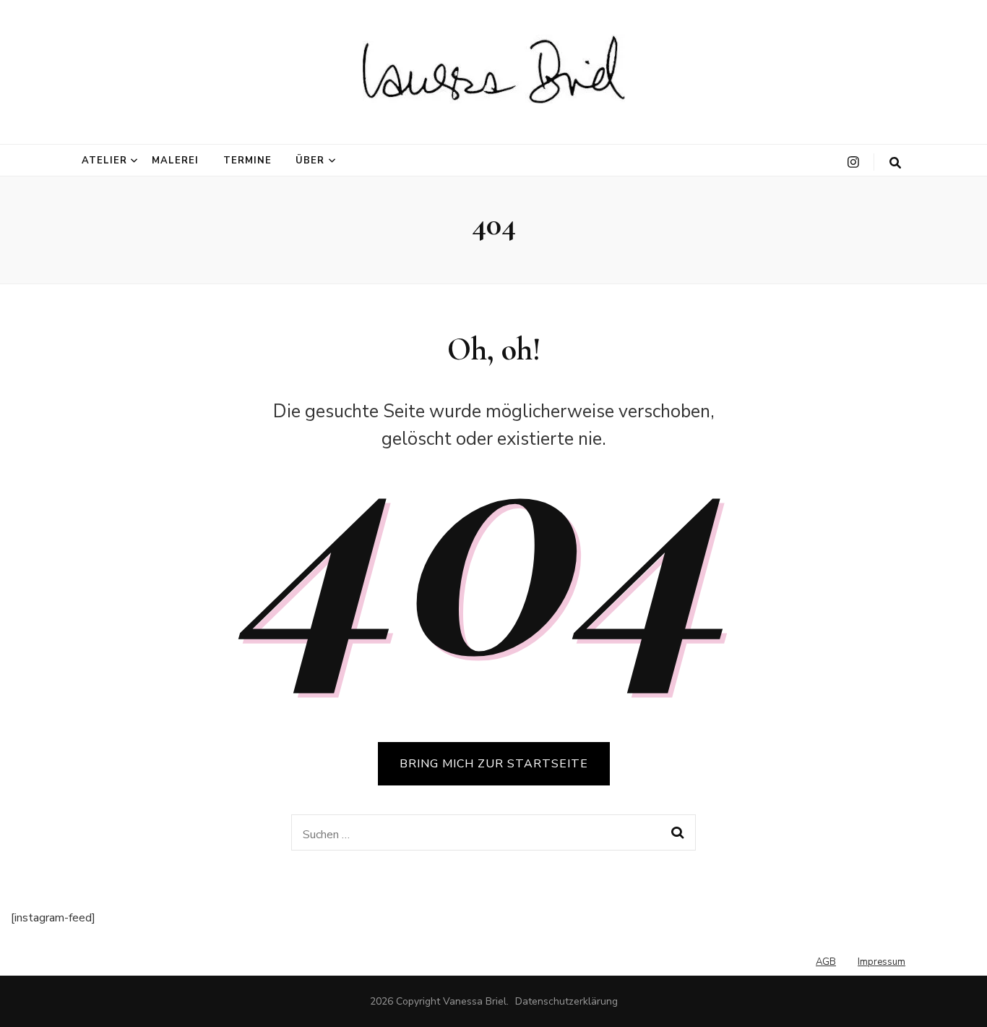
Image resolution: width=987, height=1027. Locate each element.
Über (310, 160)
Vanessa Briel (475, 1001)
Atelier (104, 160)
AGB (826, 961)
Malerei (175, 160)
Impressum (881, 961)
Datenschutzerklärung (566, 1001)
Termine (247, 160)
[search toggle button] (895, 163)
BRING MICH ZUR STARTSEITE (494, 764)
